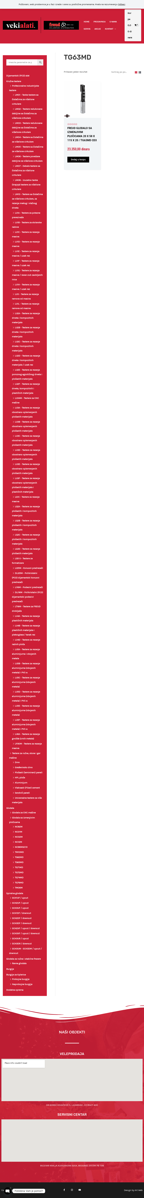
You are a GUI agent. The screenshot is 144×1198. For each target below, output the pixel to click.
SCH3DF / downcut (22, 923)
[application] (114, 29)
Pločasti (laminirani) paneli (28, 772)
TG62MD (19, 857)
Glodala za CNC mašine (24, 812)
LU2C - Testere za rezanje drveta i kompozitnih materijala (26, 346)
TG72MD (19, 872)
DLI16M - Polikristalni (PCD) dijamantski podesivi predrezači (27, 597)
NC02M (19, 836)
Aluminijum (21, 782)
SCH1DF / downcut (21, 913)
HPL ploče (20, 777)
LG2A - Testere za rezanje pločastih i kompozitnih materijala (26, 511)
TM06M (19, 887)
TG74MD (19, 877)
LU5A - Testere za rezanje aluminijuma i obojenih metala (26, 654)
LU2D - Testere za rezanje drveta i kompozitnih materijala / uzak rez (26, 360)
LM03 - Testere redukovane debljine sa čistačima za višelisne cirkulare (27, 127)
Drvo (17, 762)
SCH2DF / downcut (22, 918)
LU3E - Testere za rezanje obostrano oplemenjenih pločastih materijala (26, 468)
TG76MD (19, 882)
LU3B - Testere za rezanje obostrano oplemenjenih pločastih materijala (26, 426)
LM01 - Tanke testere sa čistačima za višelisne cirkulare (25, 99)
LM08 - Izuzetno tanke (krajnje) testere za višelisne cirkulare (26, 184)
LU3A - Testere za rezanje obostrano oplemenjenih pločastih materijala (26, 412)
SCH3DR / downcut (22, 943)
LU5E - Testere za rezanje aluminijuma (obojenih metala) (26, 710)
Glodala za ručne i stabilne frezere (23, 958)
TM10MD (19, 852)
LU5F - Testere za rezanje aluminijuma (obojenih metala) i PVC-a (26, 724)
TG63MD (19, 862)
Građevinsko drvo (24, 767)
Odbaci (121, 4)
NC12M (18, 842)
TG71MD (19, 867)
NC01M (18, 831)
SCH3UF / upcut (20, 908)
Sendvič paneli (22, 792)
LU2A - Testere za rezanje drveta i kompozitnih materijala (26, 318)
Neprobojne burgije (22, 984)
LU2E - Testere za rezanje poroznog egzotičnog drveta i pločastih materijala (27, 374)
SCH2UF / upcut (20, 903)
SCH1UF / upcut (20, 897)
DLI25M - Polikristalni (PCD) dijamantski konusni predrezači (25, 577)
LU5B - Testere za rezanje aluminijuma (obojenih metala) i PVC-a (26, 668)
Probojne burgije (20, 979)
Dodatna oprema (14, 989)
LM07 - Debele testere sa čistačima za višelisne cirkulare (26, 170)
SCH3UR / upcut (20, 938)
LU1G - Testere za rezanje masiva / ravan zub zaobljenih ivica (27, 275)
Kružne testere (13, 81)
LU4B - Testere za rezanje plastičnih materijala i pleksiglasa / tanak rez (26, 630)
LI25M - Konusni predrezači (29, 568)
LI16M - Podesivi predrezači (29, 587)
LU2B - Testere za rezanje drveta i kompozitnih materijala (26, 332)
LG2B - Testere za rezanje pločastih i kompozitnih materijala (26, 525)
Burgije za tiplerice (16, 974)
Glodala (10, 808)
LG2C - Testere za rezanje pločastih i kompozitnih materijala (26, 539)
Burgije (10, 969)
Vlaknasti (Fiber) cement (27, 787)
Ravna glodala (19, 963)
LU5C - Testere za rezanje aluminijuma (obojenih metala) (26, 682)
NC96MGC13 (21, 847)
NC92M (18, 826)
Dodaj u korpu (78, 159)
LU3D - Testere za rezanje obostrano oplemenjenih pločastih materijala (26, 454)
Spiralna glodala (14, 893)
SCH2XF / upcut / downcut (26, 928)
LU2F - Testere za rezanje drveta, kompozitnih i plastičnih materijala (26, 388)
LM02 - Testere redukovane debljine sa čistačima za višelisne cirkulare (27, 113)
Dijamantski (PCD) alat (17, 75)
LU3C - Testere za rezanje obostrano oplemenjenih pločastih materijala (26, 440)
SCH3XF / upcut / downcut (26, 933)
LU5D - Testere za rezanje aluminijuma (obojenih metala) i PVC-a (26, 696)
